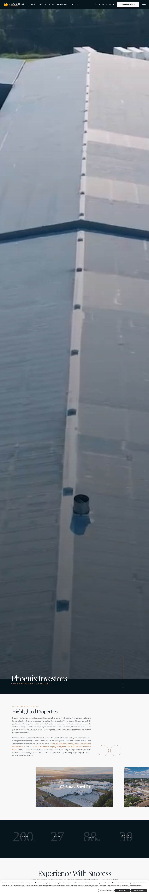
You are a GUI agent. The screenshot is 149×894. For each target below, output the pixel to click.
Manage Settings (106, 890)
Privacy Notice (89, 883)
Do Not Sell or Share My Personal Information (128, 886)
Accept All (122, 890)
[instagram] (103, 4)
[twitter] (99, 4)
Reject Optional (139, 890)
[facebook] (96, 4)
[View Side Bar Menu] (144, 4)
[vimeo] (113, 4)
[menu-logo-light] (13, 3)
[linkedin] (109, 4)
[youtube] (106, 4)
